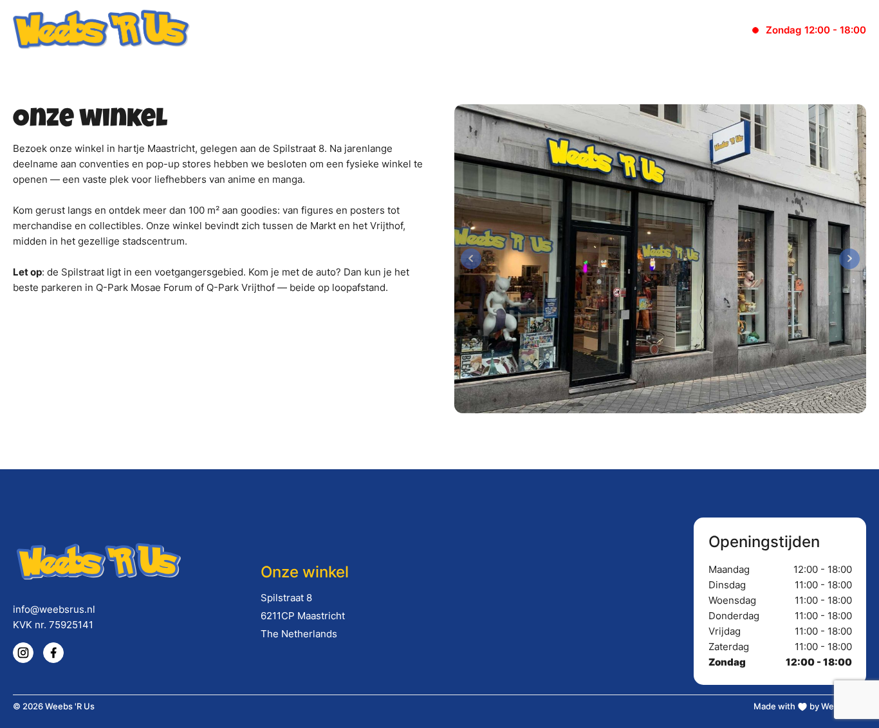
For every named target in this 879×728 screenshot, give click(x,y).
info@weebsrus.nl (54, 609)
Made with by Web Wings (810, 706)
